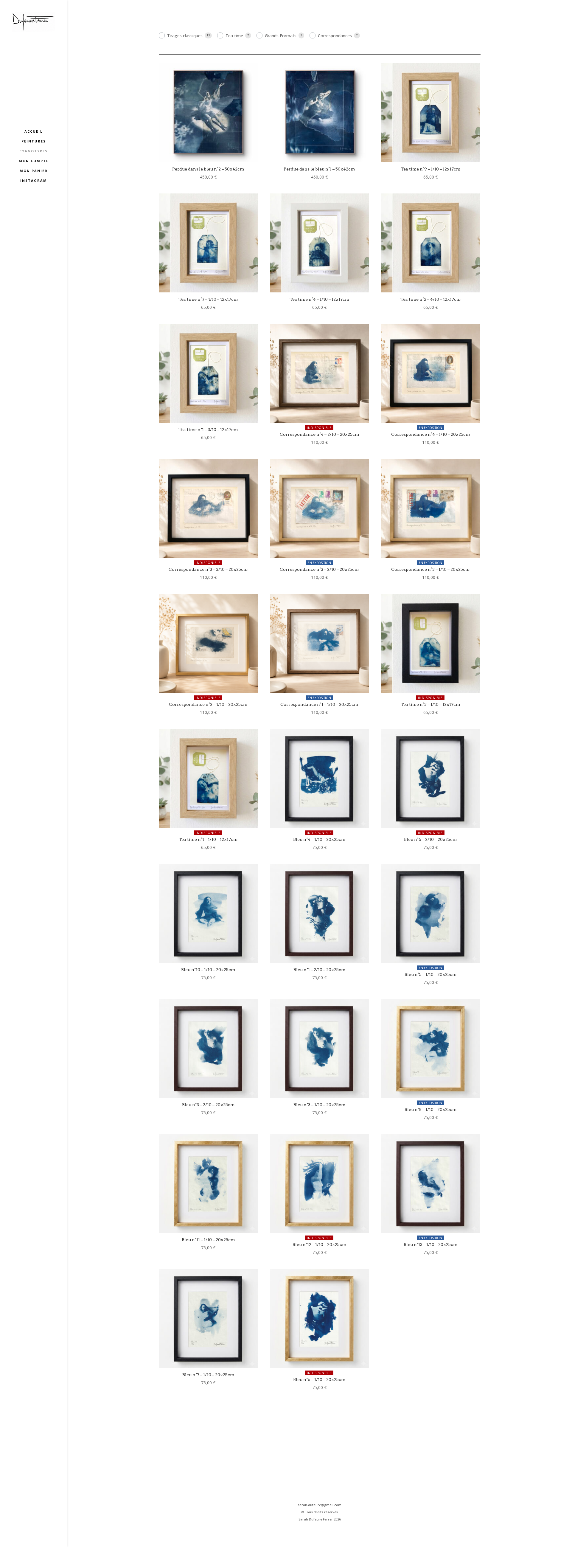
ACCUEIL (33, 131)
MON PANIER (34, 171)
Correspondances (335, 35)
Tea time (234, 35)
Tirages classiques (185, 35)
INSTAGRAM (33, 181)
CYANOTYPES (33, 151)
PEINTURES (33, 141)
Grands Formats (280, 35)
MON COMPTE (34, 161)
